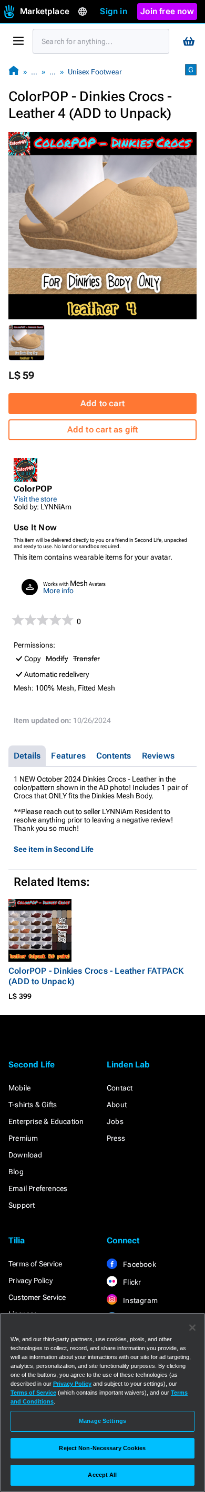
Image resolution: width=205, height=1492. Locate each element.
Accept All (102, 1475)
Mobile (19, 1088)
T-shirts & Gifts (32, 1104)
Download (25, 1155)
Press (116, 1138)
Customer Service (37, 1297)
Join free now (167, 11)
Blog (16, 1171)
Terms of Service (35, 1264)
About (117, 1104)
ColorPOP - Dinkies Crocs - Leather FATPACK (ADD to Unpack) (95, 976)
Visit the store (35, 499)
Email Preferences (37, 1188)
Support (21, 1205)
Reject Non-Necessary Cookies (102, 1448)
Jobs (115, 1121)
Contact (119, 1088)
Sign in (113, 11)
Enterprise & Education (46, 1121)
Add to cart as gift (102, 430)
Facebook (138, 1264)
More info (58, 590)
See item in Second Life (54, 849)
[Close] (192, 1327)
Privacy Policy (30, 1280)
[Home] (13, 71)
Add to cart (102, 403)
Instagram (139, 1300)
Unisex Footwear (95, 72)
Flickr (131, 1282)
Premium (23, 1138)
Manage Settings (102, 1421)
